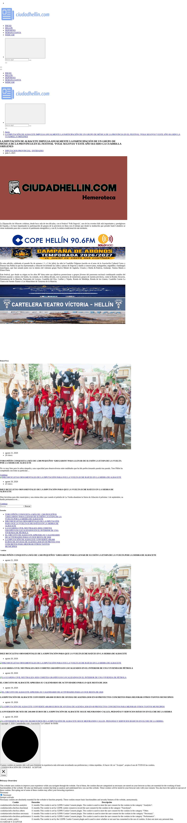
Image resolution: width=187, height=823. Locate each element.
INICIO (8, 26)
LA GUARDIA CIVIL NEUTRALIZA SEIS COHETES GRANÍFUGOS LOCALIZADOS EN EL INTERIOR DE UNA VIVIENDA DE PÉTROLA (32, 530)
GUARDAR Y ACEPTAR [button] (11, 822)
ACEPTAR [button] (36, 767)
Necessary (7, 795)
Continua (3, 475)
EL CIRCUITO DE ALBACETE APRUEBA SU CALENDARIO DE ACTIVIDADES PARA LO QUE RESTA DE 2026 (32, 536)
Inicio (7, 132)
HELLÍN (9, 28)
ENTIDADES (38, 151)
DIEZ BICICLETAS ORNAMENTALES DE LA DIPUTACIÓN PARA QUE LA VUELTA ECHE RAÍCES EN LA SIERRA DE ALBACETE (32, 523)
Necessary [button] (4, 792)
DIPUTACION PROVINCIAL (18, 151)
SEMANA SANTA (13, 32)
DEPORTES (10, 30)
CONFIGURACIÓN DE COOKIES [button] (16, 767)
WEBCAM (9, 35)
